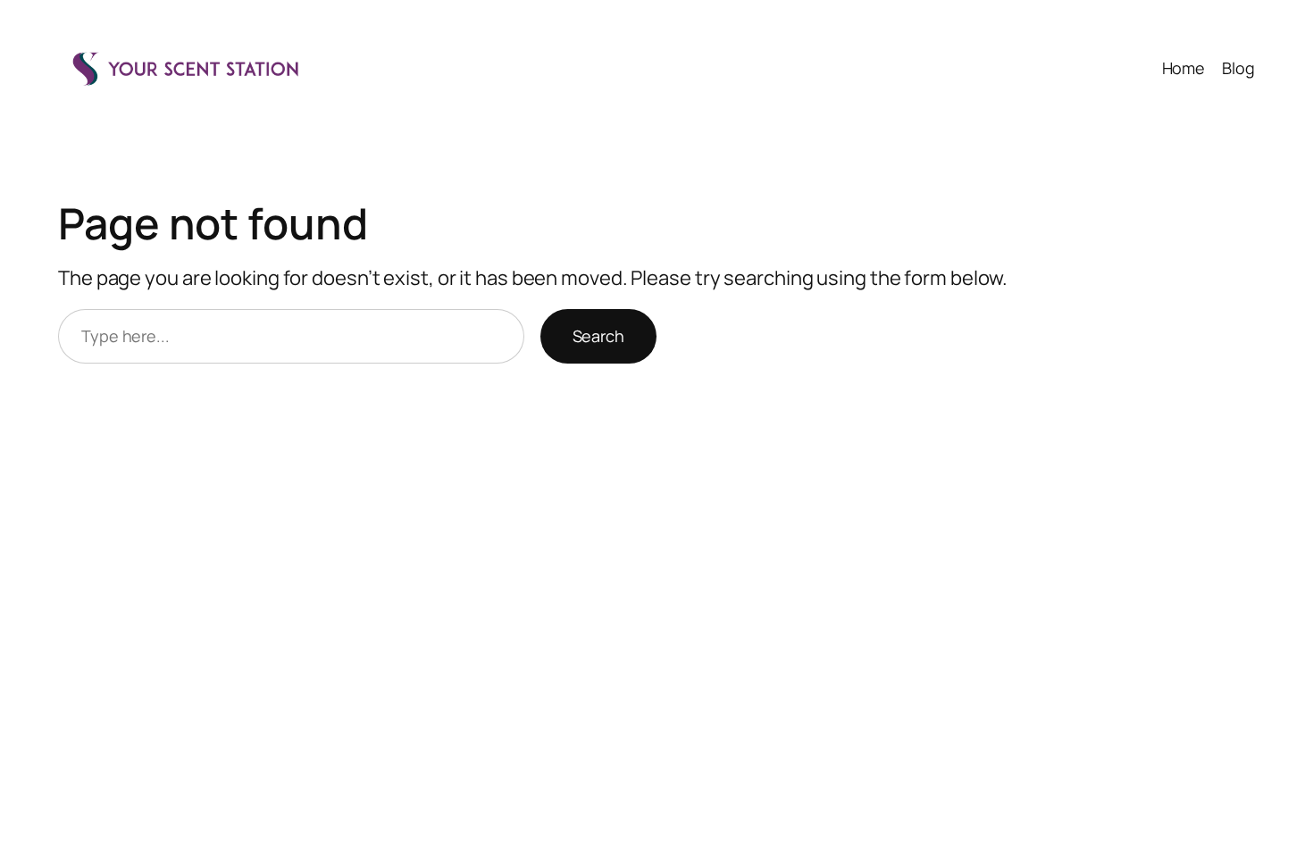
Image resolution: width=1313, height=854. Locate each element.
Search (598, 336)
